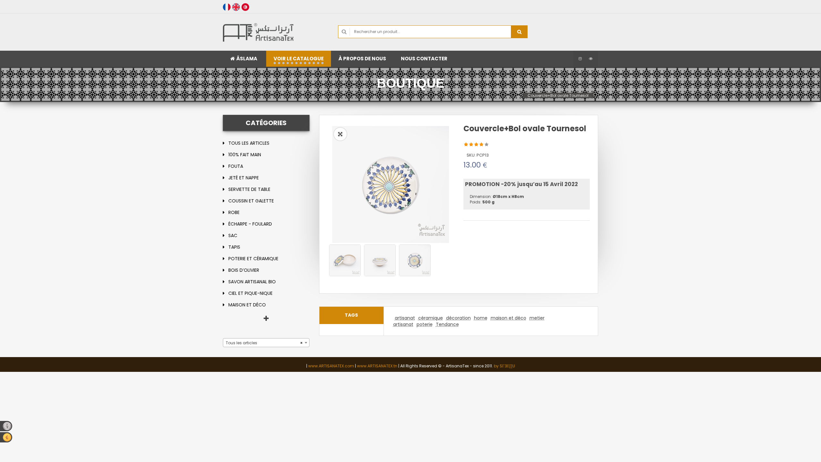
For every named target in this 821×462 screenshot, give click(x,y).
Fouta (235, 166)
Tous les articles (248, 143)
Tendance (447, 324)
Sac (232, 235)
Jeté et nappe (243, 178)
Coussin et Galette (251, 201)
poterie (425, 324)
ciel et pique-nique (250, 293)
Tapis (234, 247)
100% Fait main (244, 154)
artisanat (405, 318)
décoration (458, 318)
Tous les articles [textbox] (264, 343)
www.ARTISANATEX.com (331, 366)
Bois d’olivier (243, 270)
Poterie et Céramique (253, 258)
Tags (351, 315)
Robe (234, 212)
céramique (430, 318)
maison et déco (247, 305)
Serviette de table (249, 189)
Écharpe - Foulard (250, 224)
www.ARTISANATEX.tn (377, 366)
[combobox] (266, 342)
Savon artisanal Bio (252, 281)
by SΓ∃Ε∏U (504, 366)
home (480, 318)
